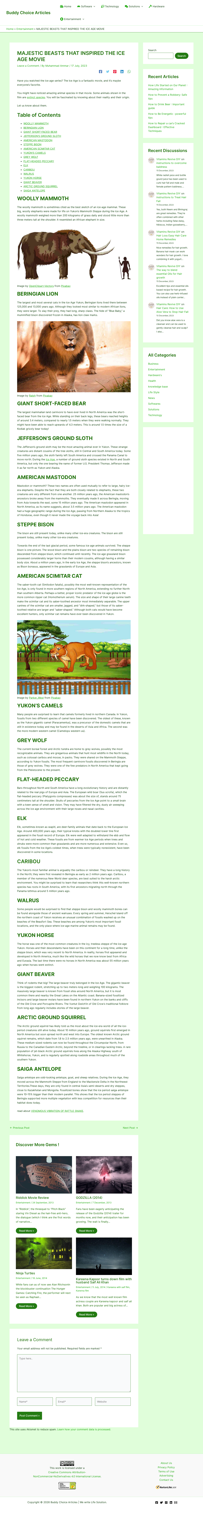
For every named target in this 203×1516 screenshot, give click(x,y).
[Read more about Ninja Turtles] (44, 1253)
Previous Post (19, 1127)
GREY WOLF (30, 157)
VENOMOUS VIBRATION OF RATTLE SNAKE (57, 1110)
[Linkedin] (122, 71)
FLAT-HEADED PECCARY (38, 161)
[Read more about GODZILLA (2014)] (104, 1174)
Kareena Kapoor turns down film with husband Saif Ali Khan (104, 1280)
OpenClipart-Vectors (41, 286)
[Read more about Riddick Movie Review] (44, 1174)
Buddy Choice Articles (28, 12)
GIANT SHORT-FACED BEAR (40, 131)
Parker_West (36, 697)
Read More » (26, 1230)
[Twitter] (107, 71)
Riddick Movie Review (32, 1198)
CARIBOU (29, 169)
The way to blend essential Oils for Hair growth (169, 273)
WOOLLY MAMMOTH (36, 123)
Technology (155, 415)
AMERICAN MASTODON (37, 140)
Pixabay (66, 286)
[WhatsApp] (129, 71)
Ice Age (50, 459)
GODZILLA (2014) (89, 1198)
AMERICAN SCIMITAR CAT (39, 148)
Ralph (32, 395)
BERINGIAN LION (33, 127)
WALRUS (28, 173)
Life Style (153, 392)
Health (152, 380)
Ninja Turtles (25, 1273)
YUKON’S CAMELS (34, 152)
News (151, 398)
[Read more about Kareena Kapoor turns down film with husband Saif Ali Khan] (104, 1256)
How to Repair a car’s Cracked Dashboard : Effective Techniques (166, 127)
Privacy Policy (166, 1467)
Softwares (154, 403)
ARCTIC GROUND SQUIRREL (40, 186)
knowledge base (158, 386)
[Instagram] (166, 1502)
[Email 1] (175, 1502)
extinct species (36, 97)
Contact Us (166, 1479)
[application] (93, 6)
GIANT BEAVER (32, 182)
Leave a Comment (28, 65)
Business (153, 363)
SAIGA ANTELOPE (34, 190)
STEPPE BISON (32, 144)
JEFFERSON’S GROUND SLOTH (42, 136)
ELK (25, 165)
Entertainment (23, 1202)
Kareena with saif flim (118, 1287)
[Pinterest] (114, 71)
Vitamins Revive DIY (168, 159)
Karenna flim (82, 1290)
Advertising (166, 1475)
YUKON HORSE (32, 177)
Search (152, 50)
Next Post (130, 1127)
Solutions (153, 409)
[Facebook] (100, 71)
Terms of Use (166, 1471)
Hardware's (155, 375)
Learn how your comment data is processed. (84, 1429)
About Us (166, 1463)
